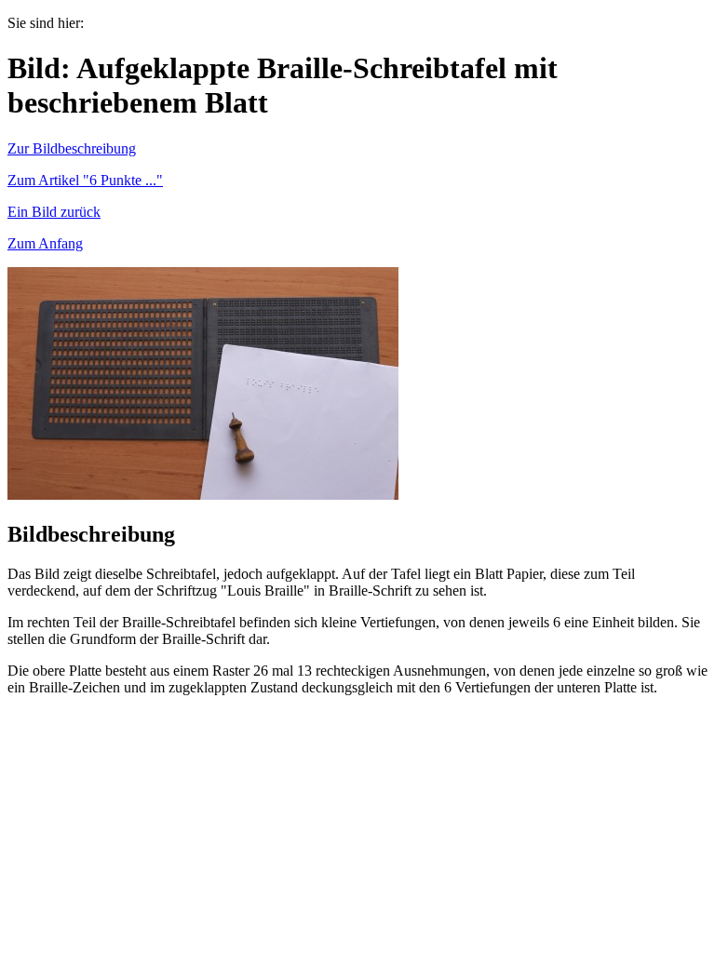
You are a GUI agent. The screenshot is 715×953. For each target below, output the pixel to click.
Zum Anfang (45, 243)
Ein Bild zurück (54, 212)
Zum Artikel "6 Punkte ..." (85, 180)
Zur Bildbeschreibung (71, 148)
